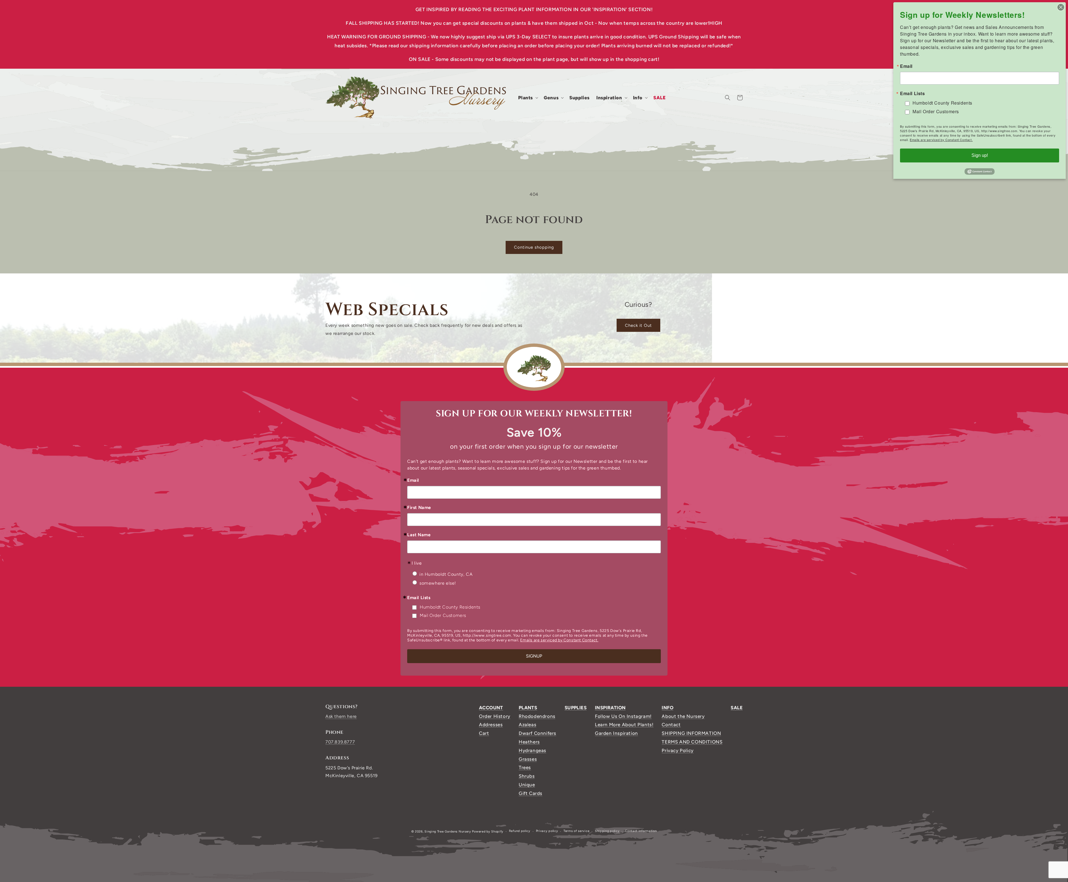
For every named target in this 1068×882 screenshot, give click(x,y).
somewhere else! (437, 583)
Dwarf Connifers (537, 733)
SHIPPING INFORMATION (691, 733)
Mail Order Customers (443, 615)
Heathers (529, 742)
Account (491, 707)
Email (413, 480)
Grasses (528, 759)
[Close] (1060, 7)
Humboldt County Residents (450, 607)
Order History (494, 716)
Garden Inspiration (616, 733)
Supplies (576, 707)
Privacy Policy (677, 750)
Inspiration (610, 707)
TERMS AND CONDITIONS (692, 742)
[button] (528, 97)
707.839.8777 (340, 742)
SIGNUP (534, 656)
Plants (528, 707)
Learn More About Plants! (624, 724)
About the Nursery (683, 716)
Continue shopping (534, 247)
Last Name (419, 535)
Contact (671, 724)
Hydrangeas (532, 750)
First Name (419, 507)
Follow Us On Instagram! (623, 716)
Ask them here (341, 716)
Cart (484, 733)
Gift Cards (530, 793)
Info (667, 707)
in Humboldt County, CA (446, 574)
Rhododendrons (537, 716)
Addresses (491, 724)
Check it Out (638, 325)
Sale (737, 707)
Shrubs (527, 776)
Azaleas (527, 724)
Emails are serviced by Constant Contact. (559, 640)
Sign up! (979, 155)
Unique (527, 784)
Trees (525, 767)
